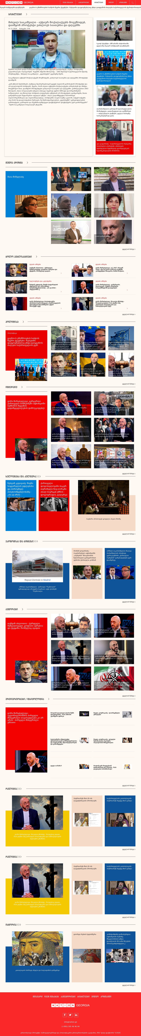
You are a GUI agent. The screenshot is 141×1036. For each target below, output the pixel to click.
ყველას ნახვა (128, 249)
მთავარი (37, 997)
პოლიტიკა (12, 333)
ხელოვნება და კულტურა (41, 281)
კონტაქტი (123, 2)
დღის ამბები (35, 264)
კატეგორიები (83, 2)
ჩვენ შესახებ (68, 2)
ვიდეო (111, 2)
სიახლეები (98, 2)
